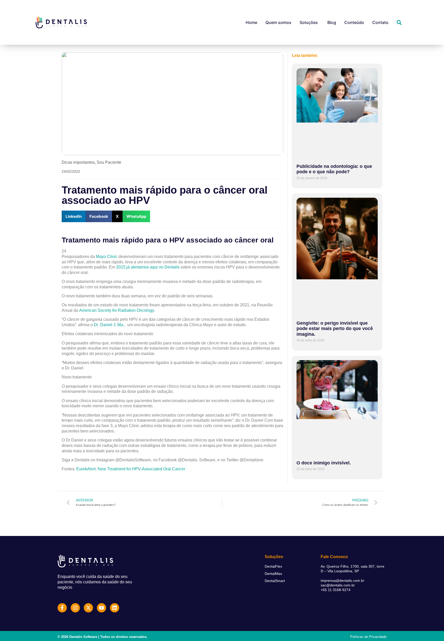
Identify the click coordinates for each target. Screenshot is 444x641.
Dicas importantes (78, 162)
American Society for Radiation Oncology (116, 310)
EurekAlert (86, 469)
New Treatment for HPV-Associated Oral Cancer (141, 469)
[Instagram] (75, 607)
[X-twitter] (88, 607)
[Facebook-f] (62, 607)
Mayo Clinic (106, 256)
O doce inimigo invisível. (324, 462)
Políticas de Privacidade (368, 637)
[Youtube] (101, 607)
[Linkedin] (114, 607)
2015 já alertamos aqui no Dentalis (148, 267)
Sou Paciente (109, 162)
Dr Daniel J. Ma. (109, 325)
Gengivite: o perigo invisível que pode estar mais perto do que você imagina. (335, 329)
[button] (74, 216)
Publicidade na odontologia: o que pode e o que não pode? (334, 169)
